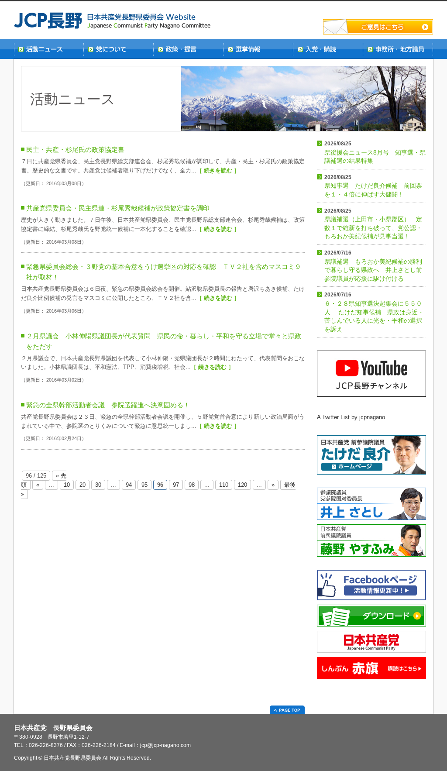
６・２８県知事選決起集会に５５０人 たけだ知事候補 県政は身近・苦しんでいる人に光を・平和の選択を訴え (374, 312)
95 (144, 485)
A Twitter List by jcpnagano (351, 417)
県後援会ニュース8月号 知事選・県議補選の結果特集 (375, 152)
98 (192, 485)
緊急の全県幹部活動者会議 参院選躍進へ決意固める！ (108, 405)
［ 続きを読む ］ (218, 170)
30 (98, 485)
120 (242, 485)
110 (223, 485)
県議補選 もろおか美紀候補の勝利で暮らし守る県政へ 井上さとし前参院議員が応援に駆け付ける (373, 266)
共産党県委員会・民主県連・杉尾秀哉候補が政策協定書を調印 (118, 208)
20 (82, 485)
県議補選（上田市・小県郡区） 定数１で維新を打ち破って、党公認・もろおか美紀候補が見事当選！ (373, 224)
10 (67, 485)
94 (129, 485)
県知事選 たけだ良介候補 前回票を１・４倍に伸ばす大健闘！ (373, 186)
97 (176, 485)
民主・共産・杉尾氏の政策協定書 (75, 149)
